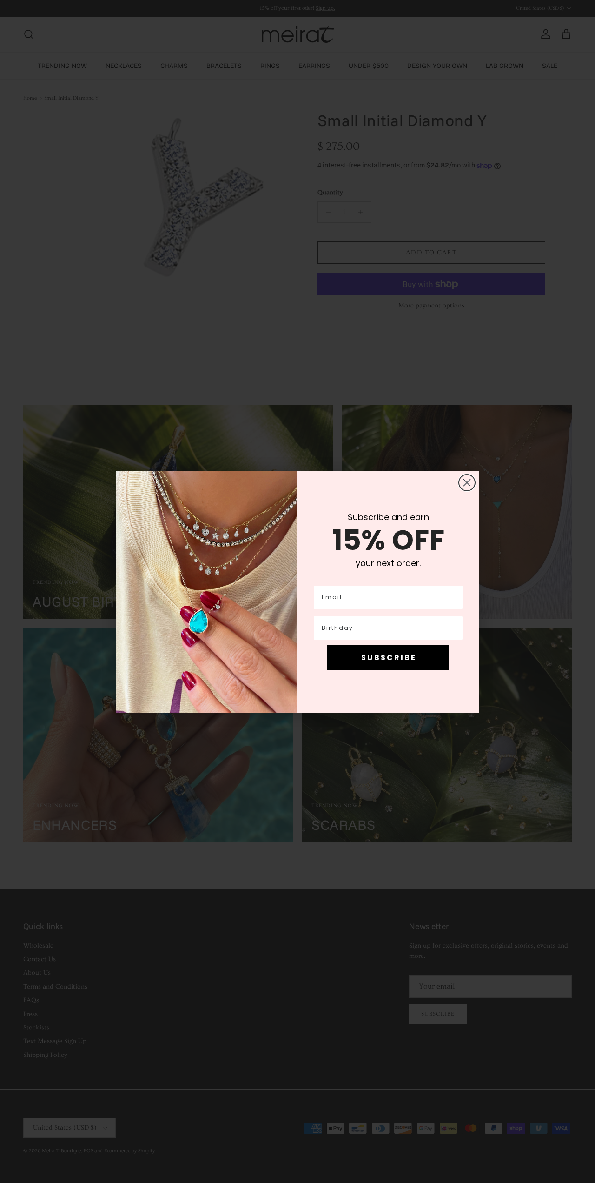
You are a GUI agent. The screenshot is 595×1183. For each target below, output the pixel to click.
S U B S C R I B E (388, 657)
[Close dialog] (467, 483)
